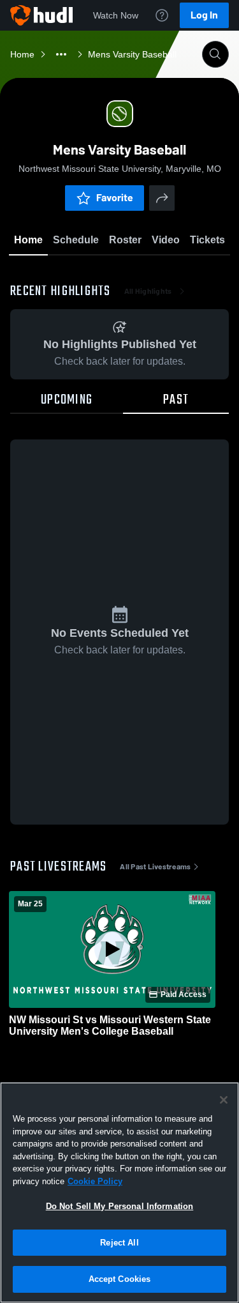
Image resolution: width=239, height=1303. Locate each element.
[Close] (224, 1100)
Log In (204, 15)
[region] (119, 1192)
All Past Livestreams (155, 866)
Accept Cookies (120, 1279)
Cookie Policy (95, 1181)
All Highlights (148, 291)
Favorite (114, 197)
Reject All (119, 1242)
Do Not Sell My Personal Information (120, 1206)
